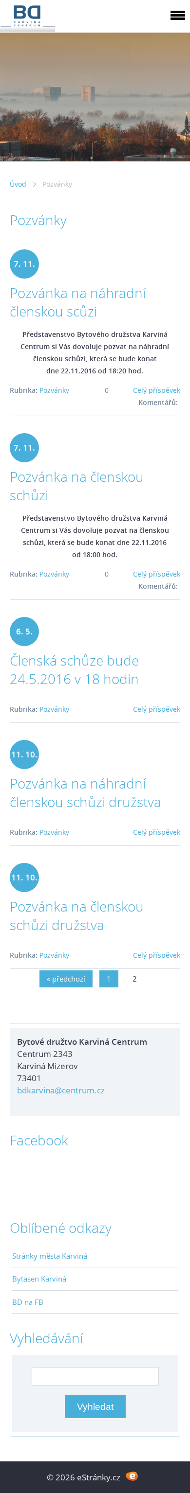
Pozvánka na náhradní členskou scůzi (78, 301)
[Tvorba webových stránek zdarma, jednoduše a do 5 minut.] (131, 1476)
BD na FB (27, 1302)
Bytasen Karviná (39, 1278)
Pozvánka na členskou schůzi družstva (77, 915)
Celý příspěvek (156, 390)
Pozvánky (54, 390)
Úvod (18, 184)
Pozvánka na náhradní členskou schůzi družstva (85, 792)
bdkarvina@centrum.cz (61, 1090)
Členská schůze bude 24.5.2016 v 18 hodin (74, 669)
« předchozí (66, 979)
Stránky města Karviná (49, 1256)
